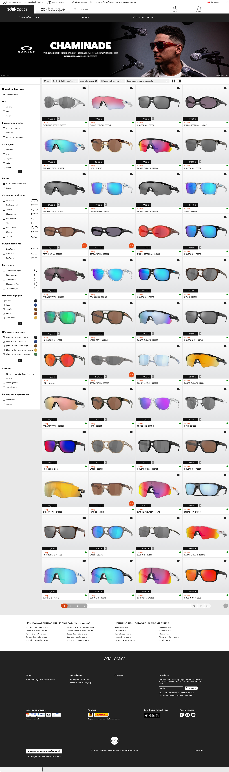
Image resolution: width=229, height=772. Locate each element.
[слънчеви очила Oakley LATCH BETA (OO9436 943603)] (112, 316)
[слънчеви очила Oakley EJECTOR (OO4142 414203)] (159, 531)
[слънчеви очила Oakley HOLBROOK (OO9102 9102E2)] (206, 574)
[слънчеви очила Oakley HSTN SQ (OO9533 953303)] (112, 488)
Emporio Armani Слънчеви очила (81, 627)
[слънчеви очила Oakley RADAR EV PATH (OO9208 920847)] (112, 101)
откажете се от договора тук (44, 751)
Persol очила (165, 627)
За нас (29, 675)
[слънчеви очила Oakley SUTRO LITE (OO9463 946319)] (65, 574)
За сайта (56, 757)
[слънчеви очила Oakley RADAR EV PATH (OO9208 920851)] (65, 187)
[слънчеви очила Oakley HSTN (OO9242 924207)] (112, 144)
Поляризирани (12, 383)
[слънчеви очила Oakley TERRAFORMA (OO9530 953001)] (112, 230)
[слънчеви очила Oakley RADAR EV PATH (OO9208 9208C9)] (206, 359)
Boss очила (164, 634)
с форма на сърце (13, 270)
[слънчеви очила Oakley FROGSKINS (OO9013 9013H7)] (159, 402)
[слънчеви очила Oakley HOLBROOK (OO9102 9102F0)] (206, 230)
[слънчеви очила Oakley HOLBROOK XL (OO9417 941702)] (65, 531)
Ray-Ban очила (121, 627)
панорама (10, 201)
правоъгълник (12, 205)
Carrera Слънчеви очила (36, 637)
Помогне (118, 675)
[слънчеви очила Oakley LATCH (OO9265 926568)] (112, 445)
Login (175, 11)
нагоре (198, 750)
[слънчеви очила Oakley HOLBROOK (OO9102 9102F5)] (159, 273)
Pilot (7, 223)
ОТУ (27, 757)
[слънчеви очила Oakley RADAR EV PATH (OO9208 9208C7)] (65, 402)
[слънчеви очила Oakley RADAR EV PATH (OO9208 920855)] (159, 316)
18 (194, 606)
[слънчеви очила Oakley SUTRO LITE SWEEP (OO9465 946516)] (159, 488)
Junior (8, 116)
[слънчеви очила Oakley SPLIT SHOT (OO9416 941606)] (206, 488)
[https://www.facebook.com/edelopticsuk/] (182, 715)
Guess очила (165, 631)
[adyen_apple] (48, 715)
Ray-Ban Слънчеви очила (37, 627)
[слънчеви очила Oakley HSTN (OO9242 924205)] (206, 402)
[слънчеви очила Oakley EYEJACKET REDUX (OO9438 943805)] (65, 101)
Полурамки (10, 254)
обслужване (76, 675)
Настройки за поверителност (40, 679)
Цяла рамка (10, 249)
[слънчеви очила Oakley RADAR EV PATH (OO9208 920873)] (65, 144)
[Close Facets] (20, 81)
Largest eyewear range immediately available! (26, 2)
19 (201, 606)
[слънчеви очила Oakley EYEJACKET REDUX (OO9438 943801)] (206, 101)
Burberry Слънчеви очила (78, 640)
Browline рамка (12, 219)
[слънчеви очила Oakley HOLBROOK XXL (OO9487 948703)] (159, 445)
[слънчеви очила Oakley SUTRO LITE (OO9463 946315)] (112, 574)
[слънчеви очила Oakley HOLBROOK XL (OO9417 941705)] (206, 316)
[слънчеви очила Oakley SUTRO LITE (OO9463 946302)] (159, 574)
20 (207, 606)
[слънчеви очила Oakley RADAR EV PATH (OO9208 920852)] (159, 187)
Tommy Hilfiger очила (169, 637)
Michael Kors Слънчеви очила (80, 631)
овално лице (11, 275)
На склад (9, 133)
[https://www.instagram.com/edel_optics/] (187, 715)
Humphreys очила (122, 634)
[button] (17, 9)
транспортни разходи (81, 683)
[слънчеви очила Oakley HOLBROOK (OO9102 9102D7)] (206, 445)
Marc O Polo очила (122, 637)
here (190, 695)
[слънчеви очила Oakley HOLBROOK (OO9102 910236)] (65, 445)
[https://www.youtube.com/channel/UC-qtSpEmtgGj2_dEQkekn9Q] (193, 715)
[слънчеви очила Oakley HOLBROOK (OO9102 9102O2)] (206, 144)
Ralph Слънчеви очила (77, 637)
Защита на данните (41, 757)
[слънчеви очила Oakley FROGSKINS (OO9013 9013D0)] (112, 273)
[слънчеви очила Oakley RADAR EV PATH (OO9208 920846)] (159, 144)
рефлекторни (12, 387)
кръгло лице (11, 279)
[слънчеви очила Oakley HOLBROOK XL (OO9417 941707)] (112, 187)
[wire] (56, 715)
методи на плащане (79, 679)
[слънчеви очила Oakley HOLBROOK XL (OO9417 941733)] (65, 316)
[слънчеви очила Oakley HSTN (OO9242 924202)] (65, 359)
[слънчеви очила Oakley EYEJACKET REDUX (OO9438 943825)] (159, 230)
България (215, 2)
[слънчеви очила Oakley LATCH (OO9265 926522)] (206, 273)
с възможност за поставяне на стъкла (20, 376)
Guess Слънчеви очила (77, 634)
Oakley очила (120, 631)
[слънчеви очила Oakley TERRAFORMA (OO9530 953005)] (112, 359)
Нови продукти (13, 128)
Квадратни (11, 214)
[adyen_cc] (28, 715)
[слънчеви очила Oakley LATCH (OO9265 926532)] (112, 531)
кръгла (9, 210)
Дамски (9, 107)
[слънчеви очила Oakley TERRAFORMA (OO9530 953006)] (65, 230)
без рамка (10, 258)
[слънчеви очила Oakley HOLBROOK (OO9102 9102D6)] (159, 101)
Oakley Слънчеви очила (36, 631)
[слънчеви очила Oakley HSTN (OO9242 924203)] (112, 402)
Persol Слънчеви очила (36, 634)
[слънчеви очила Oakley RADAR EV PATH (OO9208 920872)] (206, 531)
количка (199, 11)
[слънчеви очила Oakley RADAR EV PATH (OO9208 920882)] (65, 273)
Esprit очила (164, 640)
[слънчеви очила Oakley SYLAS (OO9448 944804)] (206, 187)
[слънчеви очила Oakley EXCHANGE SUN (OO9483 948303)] (159, 359)
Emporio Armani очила (124, 640)
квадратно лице (13, 284)
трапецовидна (12, 288)
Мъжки (9, 111)
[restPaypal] (41, 715)
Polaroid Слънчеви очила (37, 640)
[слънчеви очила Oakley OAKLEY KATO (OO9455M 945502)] (65, 488)
